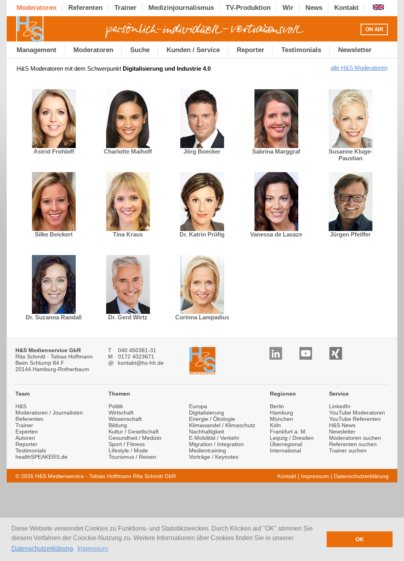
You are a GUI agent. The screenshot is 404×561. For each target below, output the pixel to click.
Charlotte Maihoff (128, 151)
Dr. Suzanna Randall (54, 317)
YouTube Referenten (355, 419)
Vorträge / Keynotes (213, 457)
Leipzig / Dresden (292, 438)
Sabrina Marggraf (276, 151)
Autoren (25, 438)
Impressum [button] (92, 548)
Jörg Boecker (202, 151)
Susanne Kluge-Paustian (350, 154)
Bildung (117, 425)
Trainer (24, 425)
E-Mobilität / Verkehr (214, 438)
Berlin (277, 406)
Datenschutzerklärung (42, 548)
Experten (26, 431)
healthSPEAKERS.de (41, 457)
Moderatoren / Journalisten (49, 412)
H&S (20, 406)
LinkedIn (339, 406)
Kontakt (286, 476)
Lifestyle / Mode (128, 450)
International (285, 450)
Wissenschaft (125, 419)
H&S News (342, 425)
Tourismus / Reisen (132, 457)
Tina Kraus (128, 234)
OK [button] (359, 539)
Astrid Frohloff (54, 151)
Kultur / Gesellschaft (133, 431)
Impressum (315, 476)
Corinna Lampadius (202, 317)
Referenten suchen (353, 444)
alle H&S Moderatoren (359, 67)
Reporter (26, 444)
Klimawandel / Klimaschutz (222, 425)
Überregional (286, 444)
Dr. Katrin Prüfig (202, 234)
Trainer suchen (348, 450)
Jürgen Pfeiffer (350, 234)
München (281, 419)
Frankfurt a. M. (288, 431)
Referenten (29, 419)
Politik (115, 406)
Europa (198, 406)
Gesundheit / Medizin (134, 438)
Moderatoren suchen (355, 438)
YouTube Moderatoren (357, 412)
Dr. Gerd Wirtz (128, 317)
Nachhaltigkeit (206, 431)
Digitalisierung (206, 412)
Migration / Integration (216, 444)
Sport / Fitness (126, 444)
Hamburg (281, 412)
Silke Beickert (54, 234)
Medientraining (207, 450)
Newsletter (342, 431)
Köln (275, 425)
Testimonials (30, 450)
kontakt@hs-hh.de (141, 363)
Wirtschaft (120, 412)
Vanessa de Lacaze (276, 234)
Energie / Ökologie (212, 419)
